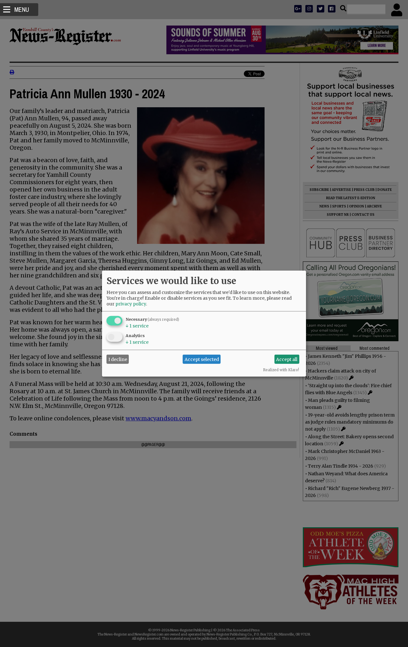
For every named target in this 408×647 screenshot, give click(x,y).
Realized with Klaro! (281, 370)
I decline (117, 359)
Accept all (286, 359)
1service (137, 326)
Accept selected (202, 359)
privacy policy (130, 304)
